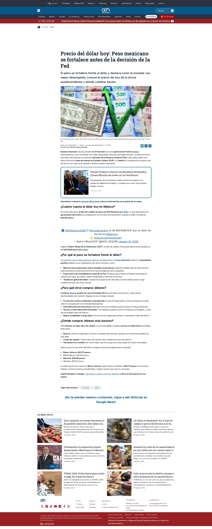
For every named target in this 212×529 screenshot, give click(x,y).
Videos (138, 3)
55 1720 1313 (153, 506)
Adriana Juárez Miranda (78, 147)
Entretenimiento (104, 17)
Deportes (103, 3)
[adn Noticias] (106, 11)
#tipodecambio (98, 230)
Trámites (41, 17)
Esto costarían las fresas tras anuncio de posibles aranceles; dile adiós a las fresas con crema (84, 422)
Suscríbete (151, 16)
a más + (161, 3)
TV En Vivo (168, 16)
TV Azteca (66, 3)
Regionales (149, 3)
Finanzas (45, 27)
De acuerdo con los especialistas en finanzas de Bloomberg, (87, 260)
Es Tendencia (74, 17)
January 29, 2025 (128, 241)
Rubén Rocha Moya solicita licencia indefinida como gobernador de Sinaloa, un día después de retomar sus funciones (100, 21)
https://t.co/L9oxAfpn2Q (108, 237)
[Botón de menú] (38, 10)
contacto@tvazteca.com (158, 503)
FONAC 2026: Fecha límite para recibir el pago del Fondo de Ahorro (84, 475)
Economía (85, 388)
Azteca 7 (91, 3)
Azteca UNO (79, 3)
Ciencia (137, 17)
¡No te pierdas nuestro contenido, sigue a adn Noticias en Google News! (106, 399)
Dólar (97, 388)
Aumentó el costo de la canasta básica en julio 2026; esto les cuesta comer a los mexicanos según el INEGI (153, 449)
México (52, 17)
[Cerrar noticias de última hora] (172, 21)
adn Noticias (126, 3)
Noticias (114, 3)
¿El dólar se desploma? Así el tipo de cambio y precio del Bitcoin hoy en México (153, 422)
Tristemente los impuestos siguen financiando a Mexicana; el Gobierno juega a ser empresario (84, 449)
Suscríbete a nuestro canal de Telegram (102, 374)
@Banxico (112, 234)
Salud (128, 17)
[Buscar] (172, 10)
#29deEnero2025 (75, 230)
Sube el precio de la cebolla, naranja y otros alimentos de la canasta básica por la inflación (153, 475)
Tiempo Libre (88, 17)
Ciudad (62, 17)
